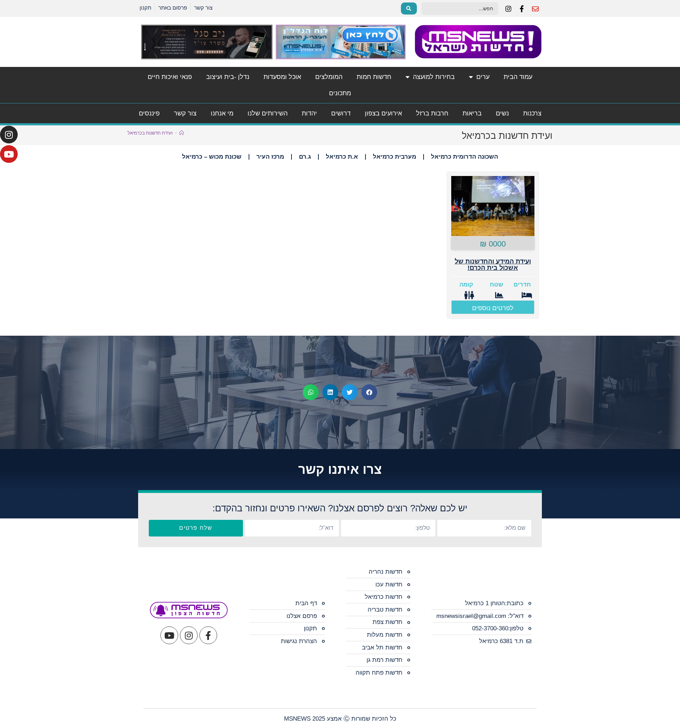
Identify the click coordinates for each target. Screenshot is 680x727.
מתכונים (340, 93)
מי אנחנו (222, 113)
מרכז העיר (270, 156)
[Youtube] (9, 154)
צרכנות (532, 113)
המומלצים (328, 76)
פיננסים (149, 113)
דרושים (341, 113)
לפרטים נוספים (493, 308)
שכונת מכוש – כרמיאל (212, 156)
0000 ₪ (493, 243)
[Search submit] (409, 8)
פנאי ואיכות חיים (170, 76)
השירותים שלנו (268, 113)
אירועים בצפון (383, 113)
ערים (482, 76)
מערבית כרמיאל (394, 156)
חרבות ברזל (432, 113)
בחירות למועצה (434, 76)
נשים (502, 113)
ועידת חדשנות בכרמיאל (150, 133)
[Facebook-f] (208, 635)
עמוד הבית (518, 76)
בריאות (472, 113)
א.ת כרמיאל (342, 156)
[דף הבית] (181, 133)
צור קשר (185, 113)
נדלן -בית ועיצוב (227, 76)
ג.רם (305, 156)
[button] (369, 392)
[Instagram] (9, 134)
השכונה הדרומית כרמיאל (464, 156)
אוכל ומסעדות (282, 76)
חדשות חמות (374, 76)
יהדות (309, 113)
